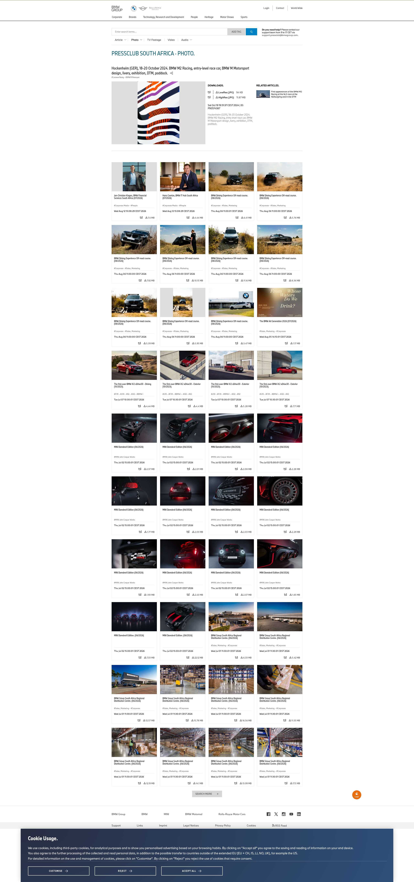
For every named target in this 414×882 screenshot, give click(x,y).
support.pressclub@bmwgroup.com (280, 35)
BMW (145, 814)
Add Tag (236, 31)
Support (116, 825)
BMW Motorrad (193, 814)
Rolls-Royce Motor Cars (231, 814)
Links (140, 825)
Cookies (251, 825)
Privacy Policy (223, 825)
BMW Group (118, 814)
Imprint (163, 825)
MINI (166, 814)
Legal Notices (191, 825)
